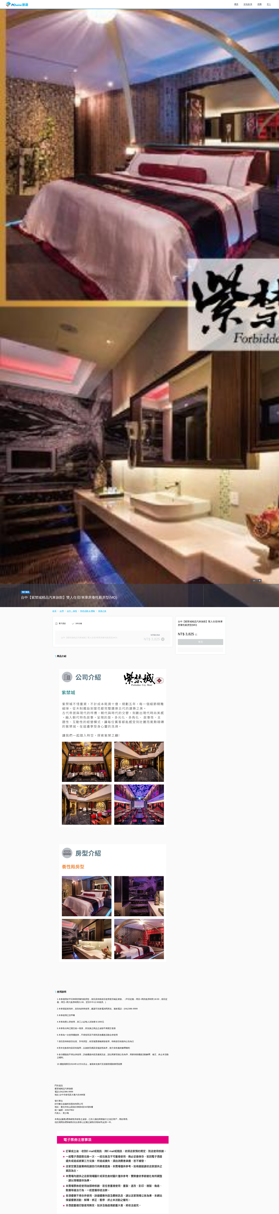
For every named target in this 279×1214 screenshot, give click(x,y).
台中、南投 (72, 611)
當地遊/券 (248, 4)
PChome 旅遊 (17, 4)
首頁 (54, 611)
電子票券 (25, 592)
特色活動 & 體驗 (87, 611)
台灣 (62, 611)
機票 (236, 4)
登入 (269, 4)
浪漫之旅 (102, 611)
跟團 (259, 4)
